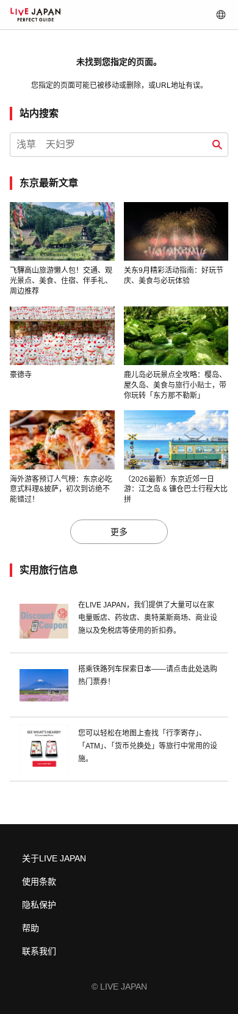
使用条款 (39, 881)
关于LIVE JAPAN (54, 858)
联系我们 (39, 951)
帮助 (30, 928)
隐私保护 (39, 905)
